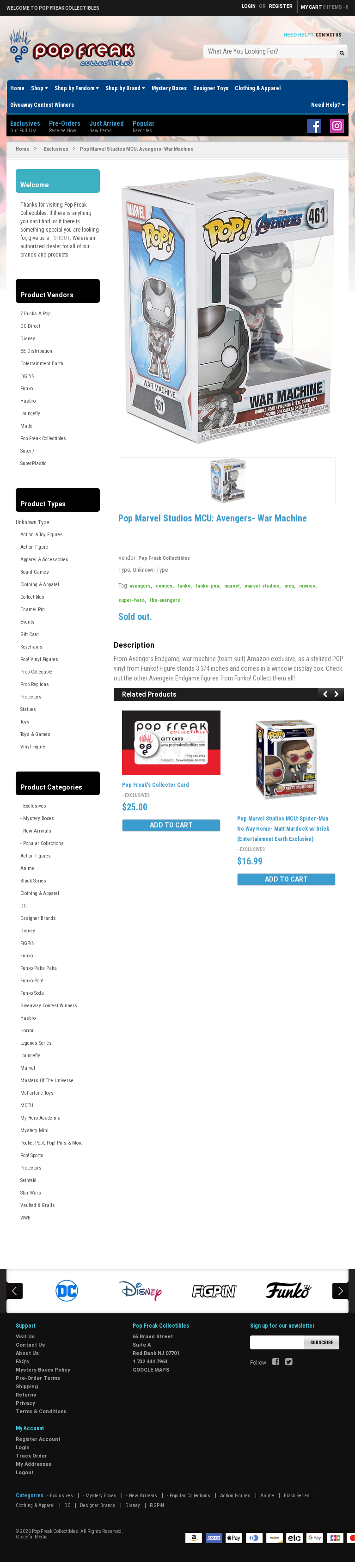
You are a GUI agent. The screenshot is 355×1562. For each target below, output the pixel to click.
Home (17, 88)
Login (23, 1448)
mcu (289, 586)
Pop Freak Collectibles (43, 438)
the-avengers (165, 600)
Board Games (34, 572)
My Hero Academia (40, 1118)
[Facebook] (275, 1363)
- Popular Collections (42, 843)
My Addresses (33, 1464)
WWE (25, 1218)
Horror (27, 1031)
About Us (27, 1353)
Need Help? (326, 105)
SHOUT (62, 238)
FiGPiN (27, 376)
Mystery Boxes (169, 88)
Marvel (27, 1068)
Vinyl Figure (32, 747)
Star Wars (30, 1193)
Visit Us (25, 1337)
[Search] (342, 52)
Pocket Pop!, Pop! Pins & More (51, 1143)
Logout (25, 1473)
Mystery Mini (34, 1130)
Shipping (27, 1387)
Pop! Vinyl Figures (39, 659)
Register (281, 6)
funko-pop (208, 586)
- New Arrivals (35, 831)
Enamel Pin (32, 609)
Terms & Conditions (41, 1412)
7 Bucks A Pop (35, 314)
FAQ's (22, 1362)
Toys (25, 722)
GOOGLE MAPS (151, 1370)
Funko (26, 389)
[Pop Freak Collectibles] (74, 48)
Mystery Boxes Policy (43, 1370)
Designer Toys (210, 88)
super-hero (132, 600)
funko (185, 586)
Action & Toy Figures (41, 535)
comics (165, 586)
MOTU (26, 1106)
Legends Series (36, 1043)
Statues (28, 709)
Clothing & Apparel (258, 88)
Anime (27, 868)
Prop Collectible (36, 672)
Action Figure (34, 547)
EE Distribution (36, 351)
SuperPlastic (33, 463)
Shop (38, 88)
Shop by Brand (123, 88)
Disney (27, 339)
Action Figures (35, 856)
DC (23, 906)
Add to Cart (171, 825)
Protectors (31, 697)
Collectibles (32, 597)
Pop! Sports (31, 1155)
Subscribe (321, 1342)
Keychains (31, 647)
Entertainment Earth (41, 364)
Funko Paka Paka (38, 968)
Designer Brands (38, 918)
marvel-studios (263, 586)
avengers (141, 586)
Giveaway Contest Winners (42, 105)
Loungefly (30, 413)
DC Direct (30, 326)
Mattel (27, 426)
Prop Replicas (34, 684)
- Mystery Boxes (37, 818)
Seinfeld (28, 1180)
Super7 (27, 451)
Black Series (33, 881)
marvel (232, 586)
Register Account (38, 1439)
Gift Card (29, 634)
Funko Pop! (31, 981)
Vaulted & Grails (37, 1205)
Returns (26, 1395)
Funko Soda (32, 993)
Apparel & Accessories (44, 560)
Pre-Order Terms (38, 1378)
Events (27, 622)
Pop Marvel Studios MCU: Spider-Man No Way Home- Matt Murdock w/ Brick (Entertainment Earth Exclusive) (283, 828)
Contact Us (328, 34)
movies (308, 586)
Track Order (31, 1456)
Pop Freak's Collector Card (155, 785)
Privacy (25, 1403)
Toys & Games (35, 734)
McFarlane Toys (37, 1093)
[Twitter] (288, 1363)
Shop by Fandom (75, 88)
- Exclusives (54, 149)
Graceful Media (32, 1536)
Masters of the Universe (46, 1081)
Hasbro (28, 401)
